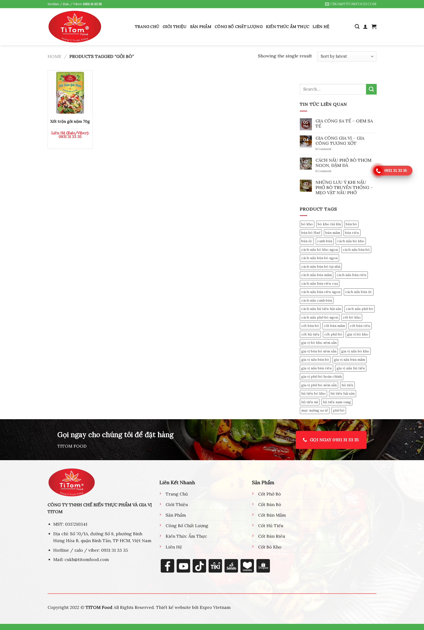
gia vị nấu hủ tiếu (351, 368)
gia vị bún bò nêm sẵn (318, 351)
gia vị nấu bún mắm (349, 360)
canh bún (324, 241)
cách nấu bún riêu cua (319, 283)
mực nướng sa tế (314, 410)
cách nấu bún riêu (351, 275)
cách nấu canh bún (316, 300)
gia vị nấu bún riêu (316, 368)
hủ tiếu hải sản (343, 393)
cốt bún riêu (360, 326)
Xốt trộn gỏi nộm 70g (70, 121)
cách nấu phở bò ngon (319, 317)
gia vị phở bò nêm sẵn (319, 385)
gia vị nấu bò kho (355, 351)
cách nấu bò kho (350, 241)
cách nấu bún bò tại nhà (320, 266)
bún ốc (306, 241)
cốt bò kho (352, 317)
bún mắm (332, 232)
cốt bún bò (310, 326)
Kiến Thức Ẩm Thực (287, 26)
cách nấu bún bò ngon (319, 258)
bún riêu (352, 232)
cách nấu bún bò (356, 249)
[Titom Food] (75, 26)
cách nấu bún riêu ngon (320, 292)
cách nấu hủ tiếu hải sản (321, 309)
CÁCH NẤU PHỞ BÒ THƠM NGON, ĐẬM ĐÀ (343, 163)
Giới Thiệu (174, 26)
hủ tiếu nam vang (337, 402)
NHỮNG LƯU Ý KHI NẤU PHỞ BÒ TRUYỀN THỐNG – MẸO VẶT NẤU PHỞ (344, 187)
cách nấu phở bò (359, 309)
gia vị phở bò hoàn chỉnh (321, 377)
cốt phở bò (333, 334)
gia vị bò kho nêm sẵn (319, 343)
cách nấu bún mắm (316, 275)
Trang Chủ (147, 26)
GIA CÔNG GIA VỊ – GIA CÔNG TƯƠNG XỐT (340, 140)
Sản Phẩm (201, 26)
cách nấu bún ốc (358, 292)
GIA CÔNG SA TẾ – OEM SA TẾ (344, 123)
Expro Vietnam (215, 607)
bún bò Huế (310, 232)
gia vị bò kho (357, 334)
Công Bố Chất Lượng (239, 26)
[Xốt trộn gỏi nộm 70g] (70, 92)
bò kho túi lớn (329, 224)
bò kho (307, 224)
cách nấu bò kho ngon (319, 249)
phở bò (338, 410)
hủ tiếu (347, 385)
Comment (323, 149)
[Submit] (371, 89)
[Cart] (373, 26)
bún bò (351, 224)
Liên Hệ (321, 26)
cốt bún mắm (334, 326)
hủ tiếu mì (309, 402)
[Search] (357, 26)
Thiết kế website (173, 607)
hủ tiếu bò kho (313, 393)
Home (54, 56)
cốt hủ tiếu (310, 334)
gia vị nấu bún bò (315, 360)
